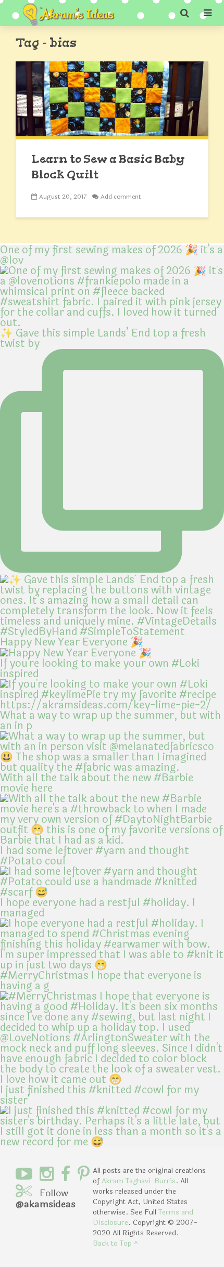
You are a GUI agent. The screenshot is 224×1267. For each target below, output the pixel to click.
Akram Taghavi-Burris (139, 1180)
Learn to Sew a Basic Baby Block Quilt (108, 167)
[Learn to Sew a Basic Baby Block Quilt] (112, 99)
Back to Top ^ (115, 1243)
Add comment (121, 196)
